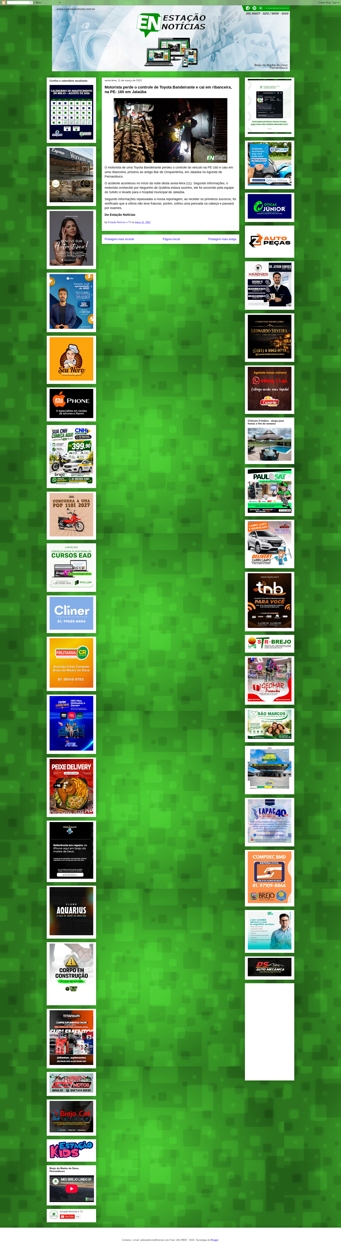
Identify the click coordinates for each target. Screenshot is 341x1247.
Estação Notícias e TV (120, 222)
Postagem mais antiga (222, 239)
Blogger (214, 1240)
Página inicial (171, 239)
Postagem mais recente (119, 239)
